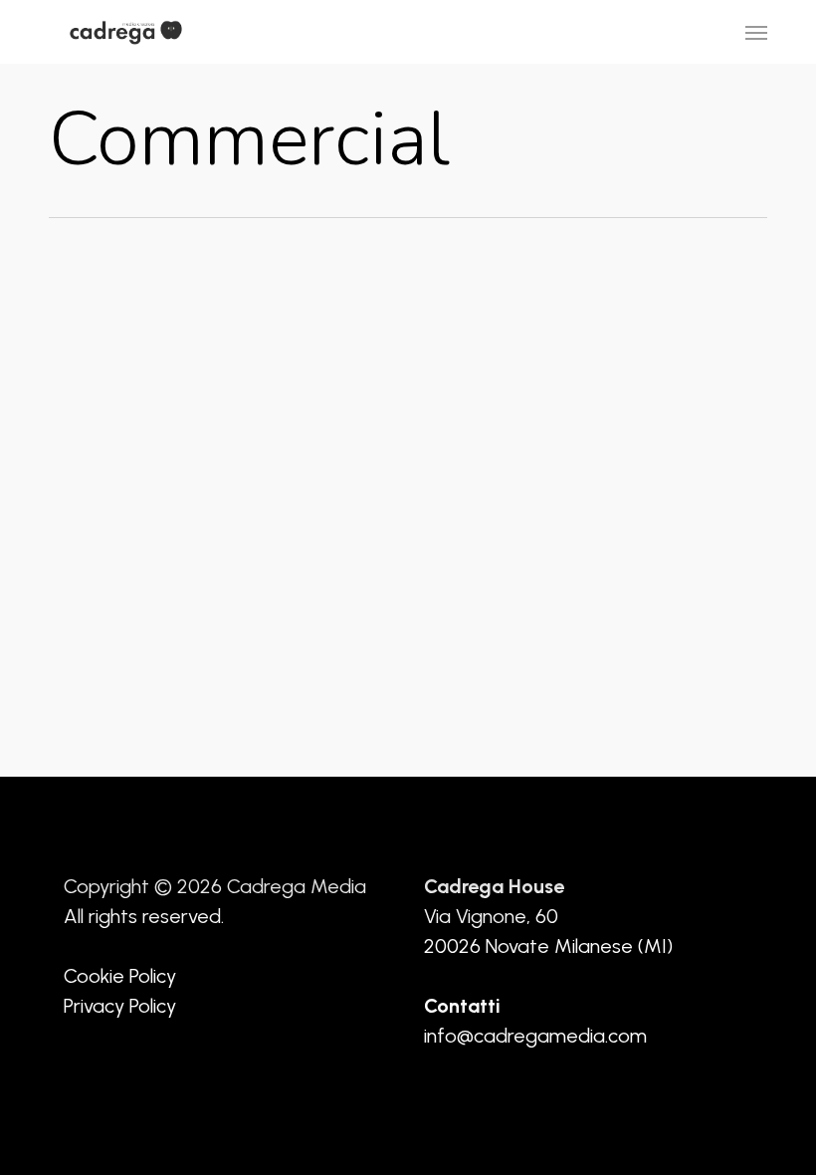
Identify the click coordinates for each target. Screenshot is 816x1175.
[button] (756, 32)
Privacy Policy (120, 1006)
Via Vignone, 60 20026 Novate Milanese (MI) (548, 916)
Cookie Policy (120, 976)
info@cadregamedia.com (535, 1036)
